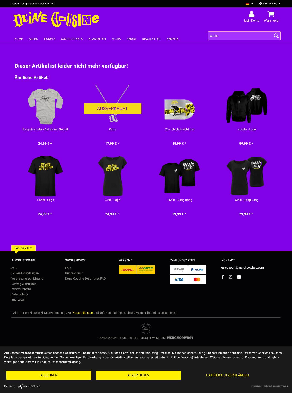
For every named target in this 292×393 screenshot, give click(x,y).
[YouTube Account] (239, 277)
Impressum (18, 299)
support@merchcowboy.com (244, 267)
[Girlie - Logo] (112, 176)
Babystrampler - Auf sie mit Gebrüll (45, 129)
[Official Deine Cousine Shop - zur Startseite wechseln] (56, 19)
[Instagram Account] (230, 277)
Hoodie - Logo (246, 129)
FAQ (68, 268)
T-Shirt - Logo (45, 200)
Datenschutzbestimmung (276, 385)
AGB (14, 268)
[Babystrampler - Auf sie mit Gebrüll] (45, 105)
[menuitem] (248, 3)
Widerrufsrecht (21, 289)
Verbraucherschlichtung (27, 278)
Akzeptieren (138, 375)
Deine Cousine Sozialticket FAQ (85, 278)
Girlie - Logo (112, 200)
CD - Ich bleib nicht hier (180, 129)
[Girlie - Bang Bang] (246, 176)
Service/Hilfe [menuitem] (270, 4)
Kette (112, 129)
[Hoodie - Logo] (246, 105)
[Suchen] (276, 35)
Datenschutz (19, 294)
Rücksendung (74, 273)
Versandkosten (83, 313)
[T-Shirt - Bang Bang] (179, 176)
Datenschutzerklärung (227, 375)
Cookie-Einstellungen (25, 273)
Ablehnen (49, 375)
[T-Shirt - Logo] (45, 176)
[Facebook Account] (222, 277)
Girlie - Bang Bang (246, 200)
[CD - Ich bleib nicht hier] (179, 105)
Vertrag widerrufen (23, 284)
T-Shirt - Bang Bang (179, 200)
